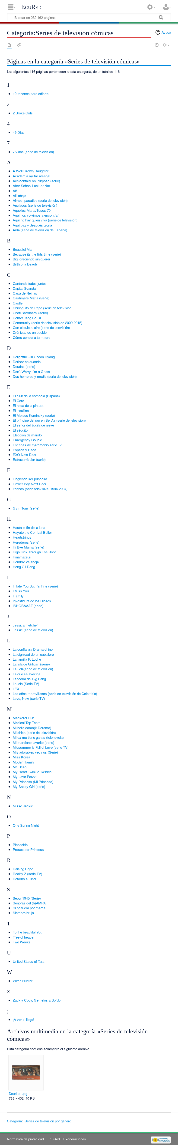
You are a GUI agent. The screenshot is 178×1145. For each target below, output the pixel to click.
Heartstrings (22, 537)
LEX (16, 688)
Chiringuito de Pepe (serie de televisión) (43, 307)
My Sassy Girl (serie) (29, 786)
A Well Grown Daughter (30, 170)
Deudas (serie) (24, 366)
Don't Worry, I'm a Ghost (31, 371)
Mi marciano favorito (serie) (33, 742)
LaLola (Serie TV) (26, 683)
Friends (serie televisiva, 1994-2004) (40, 488)
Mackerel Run (23, 717)
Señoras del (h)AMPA (29, 902)
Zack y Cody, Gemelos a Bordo (36, 1000)
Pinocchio (20, 844)
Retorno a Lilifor (24, 878)
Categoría (14, 1120)
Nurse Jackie (23, 805)
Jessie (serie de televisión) (33, 629)
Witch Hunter (22, 980)
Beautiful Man (23, 249)
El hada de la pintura (28, 405)
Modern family (23, 762)
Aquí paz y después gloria (32, 225)
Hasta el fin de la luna (29, 527)
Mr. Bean (19, 766)
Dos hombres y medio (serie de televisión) (45, 376)
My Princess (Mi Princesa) (33, 781)
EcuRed (31, 6)
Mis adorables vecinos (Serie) (35, 752)
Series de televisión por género (48, 1120)
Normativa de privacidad (25, 1138)
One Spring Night (26, 825)
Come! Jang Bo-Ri (27, 317)
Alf (15, 190)
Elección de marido (27, 434)
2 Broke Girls (23, 112)
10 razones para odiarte (30, 93)
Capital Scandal (24, 288)
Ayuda (166, 32)
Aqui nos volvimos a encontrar (36, 215)
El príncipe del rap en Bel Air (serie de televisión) (49, 420)
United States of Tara (28, 961)
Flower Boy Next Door (29, 483)
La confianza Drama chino (33, 649)
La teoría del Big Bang (29, 678)
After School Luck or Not (31, 185)
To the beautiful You (27, 932)
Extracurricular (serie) (29, 459)
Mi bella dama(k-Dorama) (32, 727)
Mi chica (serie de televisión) (34, 732)
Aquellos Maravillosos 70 (32, 210)
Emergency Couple (27, 439)
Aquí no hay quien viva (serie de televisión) (45, 220)
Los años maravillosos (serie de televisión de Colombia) (55, 693)
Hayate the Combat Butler (32, 532)
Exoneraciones (74, 1138)
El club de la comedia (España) (36, 395)
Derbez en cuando (27, 361)
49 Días (19, 132)
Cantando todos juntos (30, 283)
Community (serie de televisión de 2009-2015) (47, 322)
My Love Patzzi (24, 776)
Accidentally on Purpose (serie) (36, 180)
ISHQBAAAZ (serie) (28, 605)
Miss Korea (21, 756)
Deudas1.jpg (18, 1093)
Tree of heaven (24, 937)
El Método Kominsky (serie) (34, 415)
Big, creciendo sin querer (31, 258)
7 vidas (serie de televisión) (33, 151)
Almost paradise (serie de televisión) (40, 200)
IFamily (18, 595)
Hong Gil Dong (24, 566)
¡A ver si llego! (23, 1019)
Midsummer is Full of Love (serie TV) (41, 747)
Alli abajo (19, 195)
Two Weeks (22, 941)
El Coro (18, 400)
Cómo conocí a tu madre (31, 337)
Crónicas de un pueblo (30, 332)
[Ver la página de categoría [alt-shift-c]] (9, 45)
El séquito (20, 430)
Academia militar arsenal (31, 175)
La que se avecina (26, 673)
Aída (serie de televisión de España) (40, 229)
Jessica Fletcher (25, 625)
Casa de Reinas (25, 293)
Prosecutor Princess (28, 849)
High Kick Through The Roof (34, 551)
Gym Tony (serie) (26, 508)
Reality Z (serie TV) (27, 873)
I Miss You (21, 590)
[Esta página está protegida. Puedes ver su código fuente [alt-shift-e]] (148, 45)
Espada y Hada (24, 449)
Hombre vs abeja (26, 561)
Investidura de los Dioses (32, 600)
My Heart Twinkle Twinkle (32, 771)
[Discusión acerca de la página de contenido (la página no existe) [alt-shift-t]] (19, 45)
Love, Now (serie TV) (29, 698)
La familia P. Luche (27, 659)
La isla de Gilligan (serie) (31, 664)
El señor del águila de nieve (33, 425)
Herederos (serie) (26, 542)
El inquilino (21, 410)
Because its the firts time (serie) (37, 254)
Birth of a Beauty (25, 264)
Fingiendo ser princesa (30, 478)
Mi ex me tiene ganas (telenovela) (38, 737)
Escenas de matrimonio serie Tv (37, 444)
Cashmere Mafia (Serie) (31, 297)
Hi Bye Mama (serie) (28, 547)
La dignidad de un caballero (33, 654)
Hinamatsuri (22, 557)
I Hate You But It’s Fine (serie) (35, 586)
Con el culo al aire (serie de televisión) (41, 327)
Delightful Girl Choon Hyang (34, 356)
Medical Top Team (27, 722)
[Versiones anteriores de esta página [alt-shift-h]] (156, 45)
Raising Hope (23, 868)
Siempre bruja (23, 912)
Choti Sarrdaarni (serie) (30, 312)
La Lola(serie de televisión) (33, 668)
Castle (17, 303)
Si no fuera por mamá (29, 907)
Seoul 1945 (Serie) (27, 898)
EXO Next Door (24, 454)
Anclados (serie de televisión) (35, 205)
